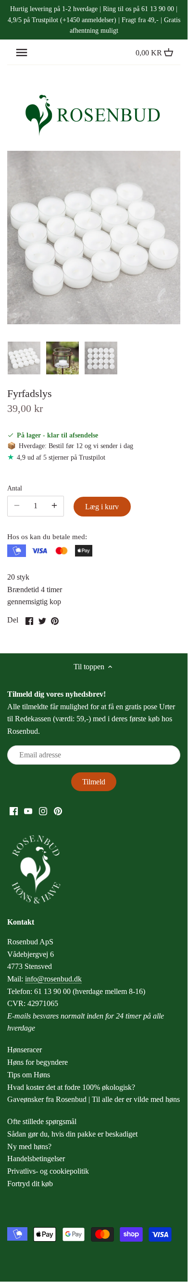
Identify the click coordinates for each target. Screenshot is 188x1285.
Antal (14, 488)
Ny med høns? (29, 1146)
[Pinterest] (58, 810)
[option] (24, 358)
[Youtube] (28, 810)
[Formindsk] (54, 506)
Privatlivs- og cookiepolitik (48, 1171)
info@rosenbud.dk (53, 979)
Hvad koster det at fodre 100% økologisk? (71, 1087)
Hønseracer (24, 1050)
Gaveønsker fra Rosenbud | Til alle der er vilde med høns (93, 1099)
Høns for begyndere (37, 1062)
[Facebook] (14, 810)
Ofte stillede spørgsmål (41, 1121)
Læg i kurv (102, 507)
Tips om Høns (28, 1075)
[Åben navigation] (21, 52)
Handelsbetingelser (36, 1158)
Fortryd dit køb (30, 1183)
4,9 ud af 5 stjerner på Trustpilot (61, 457)
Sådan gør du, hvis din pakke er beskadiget (72, 1134)
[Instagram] (43, 810)
